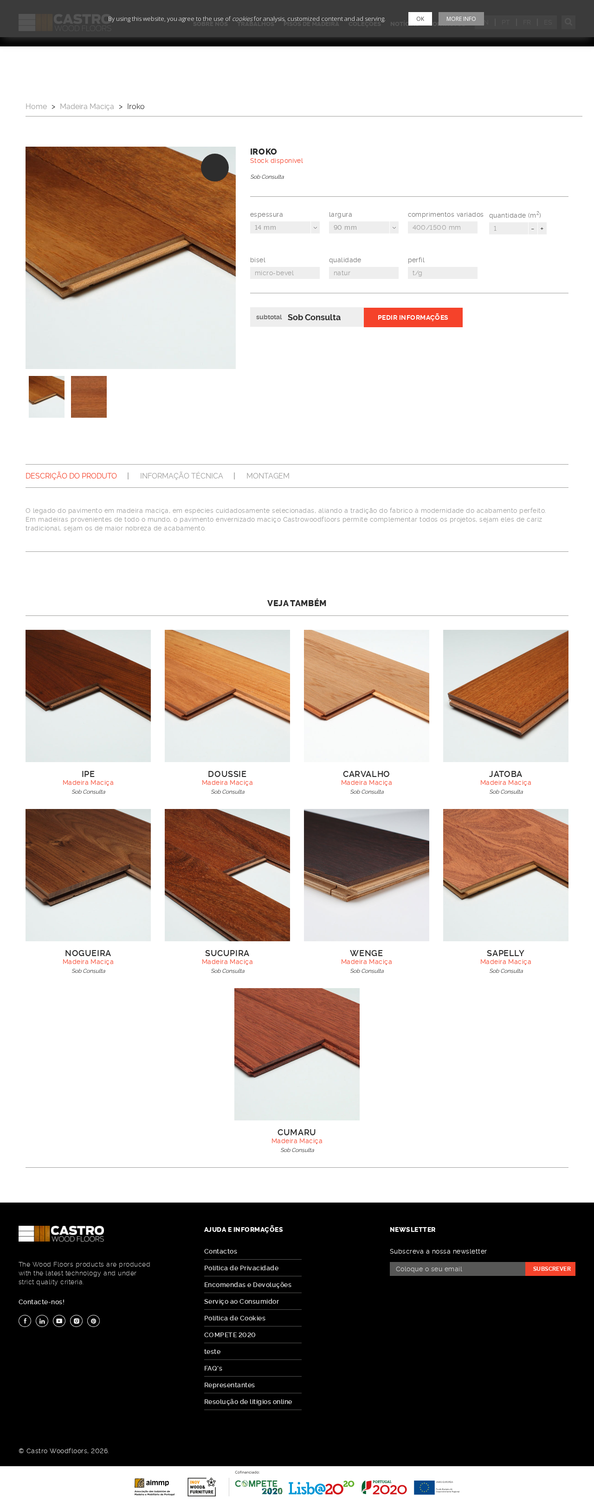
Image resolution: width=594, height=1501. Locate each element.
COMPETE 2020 (230, 1335)
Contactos (220, 1251)
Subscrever (552, 1269)
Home (36, 106)
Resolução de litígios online (248, 1401)
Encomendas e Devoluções (247, 1284)
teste (212, 1351)
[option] (131, 258)
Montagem (268, 476)
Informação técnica (181, 476)
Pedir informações (413, 317)
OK (420, 19)
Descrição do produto (71, 476)
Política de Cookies (234, 1318)
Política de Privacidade (241, 1268)
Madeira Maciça (87, 106)
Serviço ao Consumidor (241, 1301)
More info (461, 19)
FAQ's (213, 1368)
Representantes (229, 1385)
